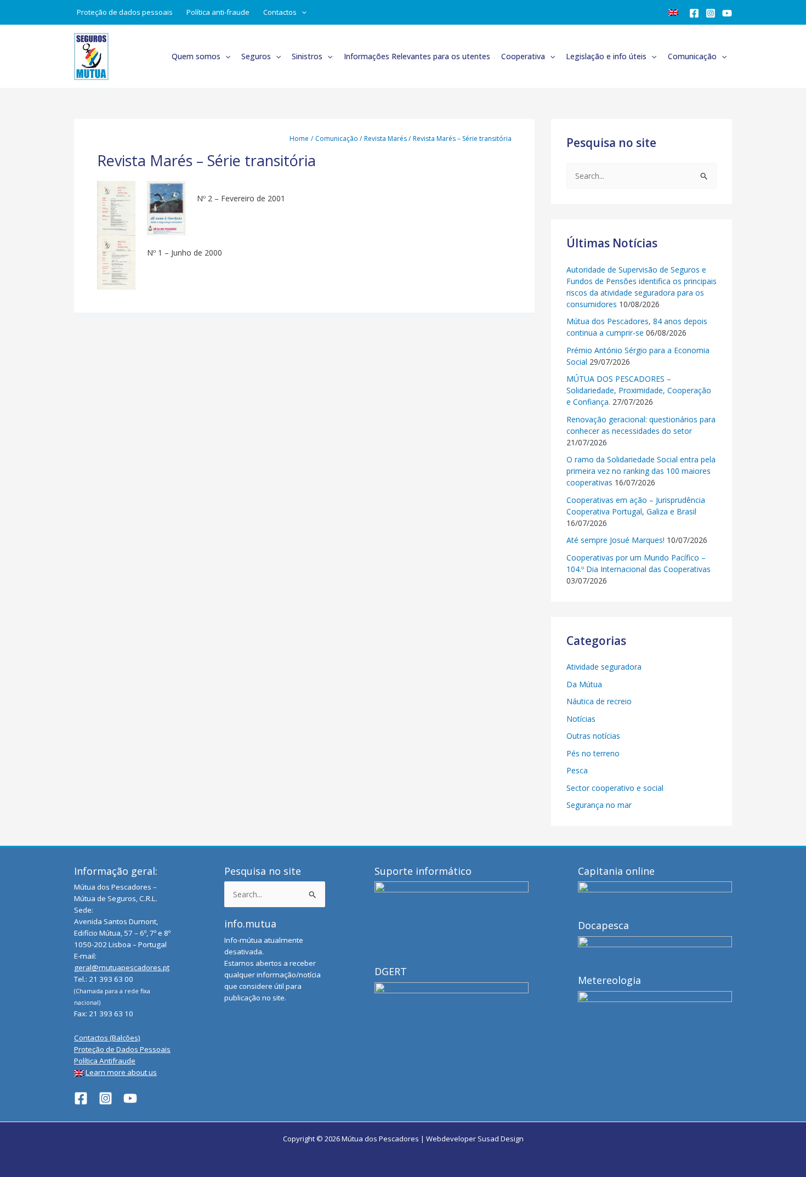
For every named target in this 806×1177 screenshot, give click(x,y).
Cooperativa (523, 56)
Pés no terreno (593, 753)
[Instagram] (711, 13)
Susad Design (501, 1139)
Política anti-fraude (217, 12)
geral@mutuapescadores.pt (121, 967)
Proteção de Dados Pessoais (122, 1049)
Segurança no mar (599, 805)
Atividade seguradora (604, 666)
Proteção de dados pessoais (125, 12)
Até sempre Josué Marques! (615, 540)
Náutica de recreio (599, 701)
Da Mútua (584, 684)
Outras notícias (593, 736)
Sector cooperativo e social (614, 788)
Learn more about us (121, 1072)
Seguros (256, 56)
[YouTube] (727, 13)
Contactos (280, 12)
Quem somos (196, 56)
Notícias (580, 719)
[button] (301, 12)
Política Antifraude (104, 1061)
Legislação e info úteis (606, 56)
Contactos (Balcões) (107, 1038)
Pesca (577, 770)
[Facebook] (694, 13)
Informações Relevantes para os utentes (417, 56)
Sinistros (307, 56)
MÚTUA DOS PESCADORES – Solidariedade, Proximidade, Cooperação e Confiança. (638, 390)
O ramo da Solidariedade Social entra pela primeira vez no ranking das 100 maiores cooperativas (641, 471)
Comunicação (692, 56)
